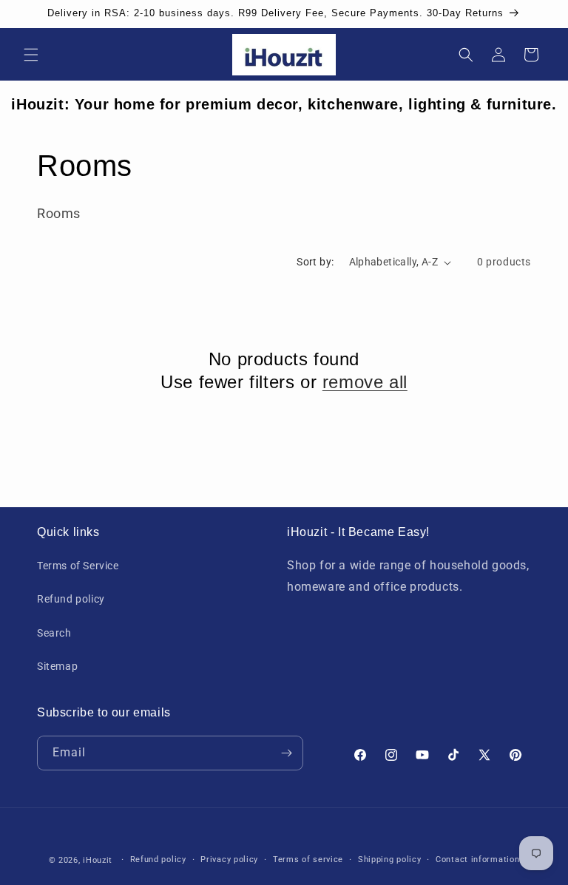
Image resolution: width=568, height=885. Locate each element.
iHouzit (97, 860)
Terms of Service (78, 566)
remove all (365, 382)
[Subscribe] (286, 753)
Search (54, 633)
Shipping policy (390, 859)
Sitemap (57, 666)
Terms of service (308, 859)
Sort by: (315, 262)
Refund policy (71, 599)
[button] (31, 54)
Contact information (477, 859)
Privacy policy (229, 859)
